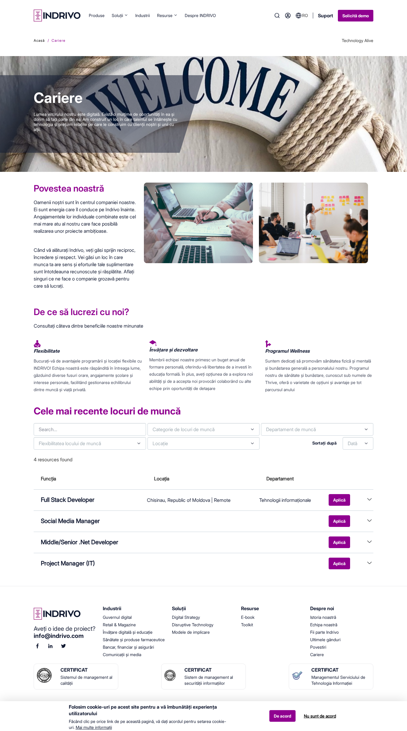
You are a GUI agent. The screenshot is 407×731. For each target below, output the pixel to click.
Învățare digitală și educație (128, 632)
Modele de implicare (191, 632)
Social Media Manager (70, 521)
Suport (325, 15)
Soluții (117, 15)
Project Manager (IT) (68, 563)
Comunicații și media (122, 654)
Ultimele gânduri (325, 639)
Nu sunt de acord (320, 715)
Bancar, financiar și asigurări (128, 647)
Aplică (339, 499)
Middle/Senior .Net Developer (79, 542)
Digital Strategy (186, 617)
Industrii (142, 15)
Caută (277, 15)
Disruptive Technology (192, 624)
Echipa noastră (323, 624)
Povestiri (318, 647)
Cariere (317, 654)
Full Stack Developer (67, 499)
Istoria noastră (323, 617)
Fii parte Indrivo (324, 632)
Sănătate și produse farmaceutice (134, 639)
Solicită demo (355, 15)
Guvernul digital (117, 617)
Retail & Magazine (119, 624)
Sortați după (324, 442)
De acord (282, 716)
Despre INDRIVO (200, 15)
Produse (97, 15)
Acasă (39, 40)
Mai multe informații (94, 727)
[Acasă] (57, 15)
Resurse (165, 15)
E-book (247, 617)
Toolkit (247, 624)
